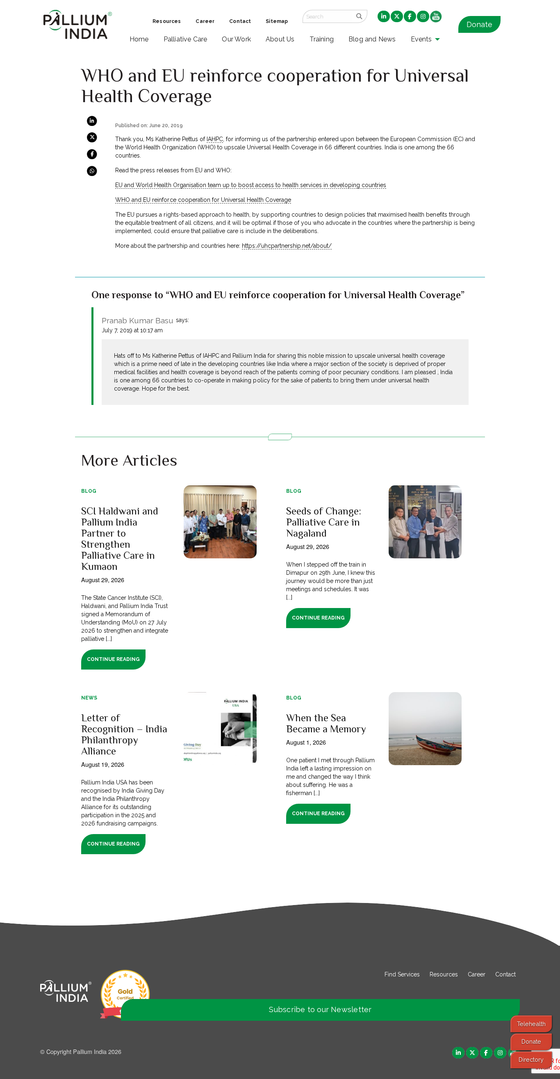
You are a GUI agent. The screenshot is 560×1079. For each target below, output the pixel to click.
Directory (531, 1059)
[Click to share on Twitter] (92, 137)
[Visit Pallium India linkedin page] (458, 1052)
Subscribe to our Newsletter (320, 1009)
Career (476, 974)
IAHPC (215, 139)
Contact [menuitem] (240, 21)
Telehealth (531, 1023)
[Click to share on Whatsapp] (92, 170)
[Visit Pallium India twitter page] (472, 1052)
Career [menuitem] (205, 21)
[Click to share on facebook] (92, 154)
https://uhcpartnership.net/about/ (287, 245)
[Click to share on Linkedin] (92, 120)
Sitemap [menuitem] (277, 21)
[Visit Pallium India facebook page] (486, 1052)
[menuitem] (384, 17)
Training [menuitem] (322, 39)
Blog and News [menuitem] (372, 39)
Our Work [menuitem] (236, 39)
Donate (479, 24)
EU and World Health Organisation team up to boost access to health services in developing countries (250, 185)
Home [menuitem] (139, 39)
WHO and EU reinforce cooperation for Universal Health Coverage (203, 200)
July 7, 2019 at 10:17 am (132, 330)
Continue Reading (113, 659)
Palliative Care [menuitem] (185, 39)
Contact (505, 974)
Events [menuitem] (421, 39)
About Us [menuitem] (280, 39)
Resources (444, 974)
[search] (359, 16)
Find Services (402, 974)
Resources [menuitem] (167, 21)
